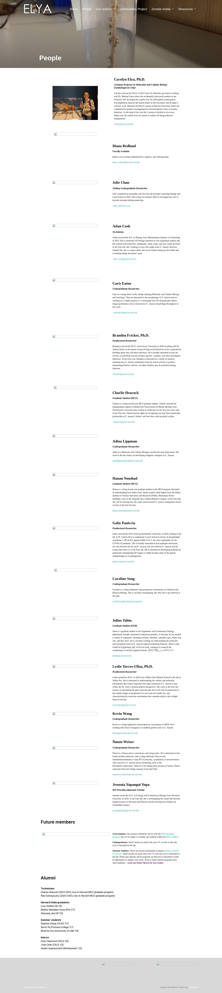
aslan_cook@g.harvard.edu (124, 259)
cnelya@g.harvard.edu (123, 124)
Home (74, 9)
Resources (186, 9)
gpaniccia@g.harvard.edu (123, 561)
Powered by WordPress (34, 987)
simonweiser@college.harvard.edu (127, 774)
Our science (104, 9)
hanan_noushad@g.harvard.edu (126, 510)
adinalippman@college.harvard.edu (128, 461)
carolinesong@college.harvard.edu (127, 601)
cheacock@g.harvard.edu (124, 422)
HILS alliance (172, 837)
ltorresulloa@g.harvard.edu (124, 705)
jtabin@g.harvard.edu (122, 656)
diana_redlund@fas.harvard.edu (126, 162)
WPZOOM (194, 987)
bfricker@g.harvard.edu (123, 374)
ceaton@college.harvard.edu (125, 312)
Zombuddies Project (133, 9)
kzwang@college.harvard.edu (125, 733)
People (87, 9)
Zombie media (161, 9)
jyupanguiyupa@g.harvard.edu (126, 810)
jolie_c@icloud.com (121, 206)
